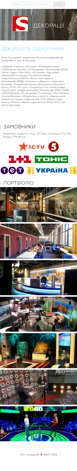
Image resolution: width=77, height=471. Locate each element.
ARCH (29, 4)
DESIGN (44, 4)
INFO (17, 4)
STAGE (59, 4)
